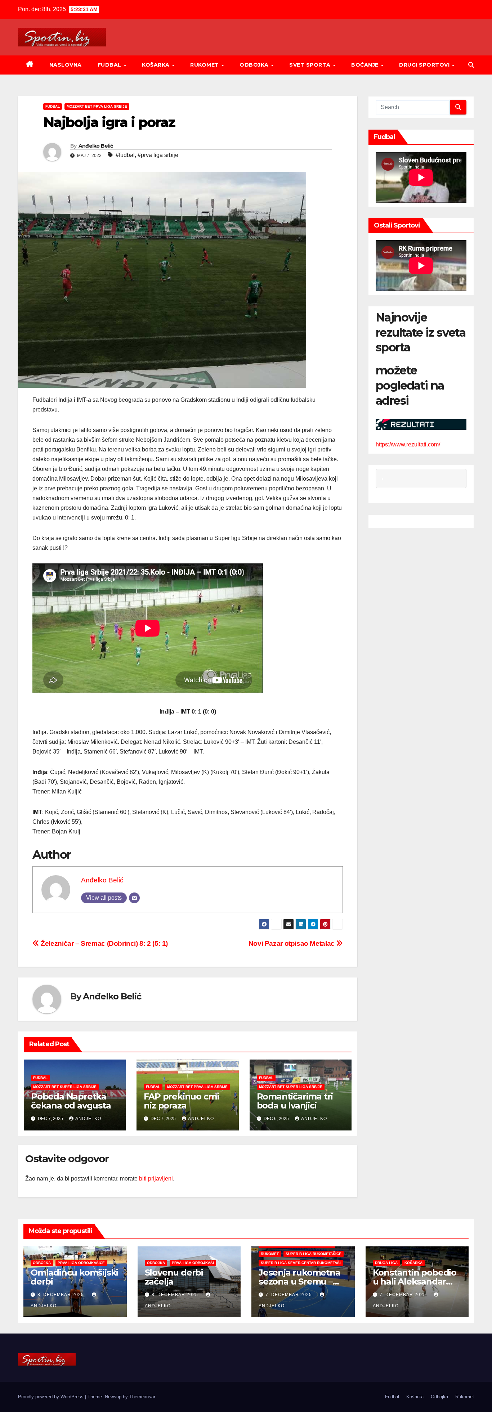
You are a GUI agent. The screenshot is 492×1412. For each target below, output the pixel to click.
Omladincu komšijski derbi (74, 1277)
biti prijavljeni (156, 1178)
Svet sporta (310, 65)
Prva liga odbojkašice (81, 1263)
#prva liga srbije (158, 155)
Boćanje (365, 65)
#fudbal (125, 155)
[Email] (134, 897)
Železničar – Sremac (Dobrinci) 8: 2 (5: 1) (103, 943)
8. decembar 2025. (62, 1294)
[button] (471, 65)
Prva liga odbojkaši (193, 1263)
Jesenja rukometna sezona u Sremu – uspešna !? (299, 1281)
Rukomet (205, 65)
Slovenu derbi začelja (174, 1277)
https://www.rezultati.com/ (408, 444)
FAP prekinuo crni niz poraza (181, 1101)
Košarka (156, 65)
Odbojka (255, 65)
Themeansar (142, 1396)
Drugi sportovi (425, 65)
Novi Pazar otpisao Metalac (292, 943)
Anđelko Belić (96, 146)
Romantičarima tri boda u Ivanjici (295, 1101)
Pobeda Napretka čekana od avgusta (71, 1101)
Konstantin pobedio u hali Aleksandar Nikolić (414, 1281)
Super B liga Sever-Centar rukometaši (301, 1263)
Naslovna (65, 65)
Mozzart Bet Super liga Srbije (65, 1087)
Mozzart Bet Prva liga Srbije (97, 106)
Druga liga (386, 1263)
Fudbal (110, 65)
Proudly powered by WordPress (51, 1396)
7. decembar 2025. (290, 1294)
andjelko (88, 1118)
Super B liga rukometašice (313, 1254)
